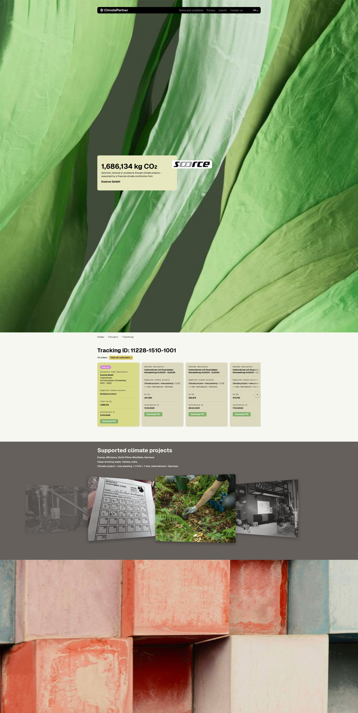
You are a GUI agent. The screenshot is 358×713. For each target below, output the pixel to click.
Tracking (127, 336)
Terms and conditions (191, 10)
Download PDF (109, 421)
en (254, 10)
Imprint (223, 10)
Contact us (236, 10)
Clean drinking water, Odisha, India (117, 461)
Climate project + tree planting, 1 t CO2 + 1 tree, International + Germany (137, 466)
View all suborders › (121, 357)
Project (113, 336)
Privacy (211, 10)
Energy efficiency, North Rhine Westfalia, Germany (125, 457)
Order (100, 336)
